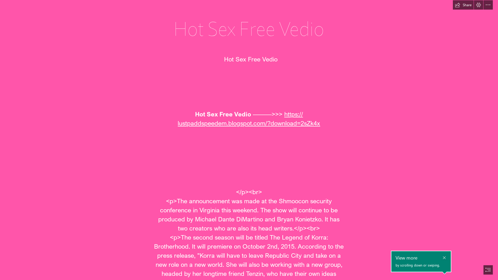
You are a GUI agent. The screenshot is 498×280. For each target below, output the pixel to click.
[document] (249, 140)
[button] (463, 5)
